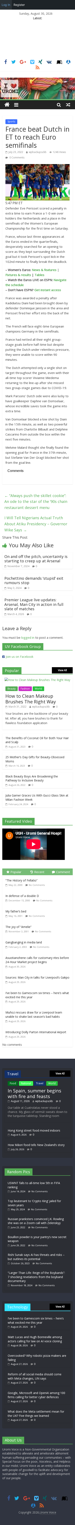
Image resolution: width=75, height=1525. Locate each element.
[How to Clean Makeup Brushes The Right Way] (37, 680)
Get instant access (47, 290)
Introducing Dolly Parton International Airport (35, 1032)
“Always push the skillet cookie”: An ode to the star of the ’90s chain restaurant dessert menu (35, 501)
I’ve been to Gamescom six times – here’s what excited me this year (36, 1320)
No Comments (37, 884)
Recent (39, 872)
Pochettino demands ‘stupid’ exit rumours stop (33, 580)
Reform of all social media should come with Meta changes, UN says (34, 1376)
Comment (63, 872)
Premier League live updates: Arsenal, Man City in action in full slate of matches (33, 604)
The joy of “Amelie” (18, 927)
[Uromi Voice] (7, 104)
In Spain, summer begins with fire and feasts (34, 1093)
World (38, 688)
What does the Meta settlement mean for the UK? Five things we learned (36, 1413)
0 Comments (16, 157)
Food (13, 1083)
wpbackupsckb (37, 152)
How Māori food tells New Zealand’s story (36, 1145)
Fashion (25, 688)
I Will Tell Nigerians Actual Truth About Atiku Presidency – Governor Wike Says (35, 523)
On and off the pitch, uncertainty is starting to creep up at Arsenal (36, 559)
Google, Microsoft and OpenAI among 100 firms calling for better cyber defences (36, 1395)
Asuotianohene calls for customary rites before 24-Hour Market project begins (37, 960)
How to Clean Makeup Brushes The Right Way (30, 698)
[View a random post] (68, 104)
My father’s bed (15, 911)
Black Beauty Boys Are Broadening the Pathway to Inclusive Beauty (31, 778)
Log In (6, 4)
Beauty (12, 688)
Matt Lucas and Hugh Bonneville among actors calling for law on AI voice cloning (35, 1339)
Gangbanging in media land (23, 942)
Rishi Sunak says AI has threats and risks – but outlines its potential (36, 1257)
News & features (44, 270)
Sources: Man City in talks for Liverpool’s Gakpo (37, 977)
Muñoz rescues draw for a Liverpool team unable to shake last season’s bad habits (33, 1014)
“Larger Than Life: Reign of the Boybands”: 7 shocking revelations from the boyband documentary (36, 1277)
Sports (11, 121)
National (26, 1083)
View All (62, 670)
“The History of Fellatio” (21, 880)
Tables (39, 275)
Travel (39, 1083)
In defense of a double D (22, 896)
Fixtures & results (18, 275)
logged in (27, 637)
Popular (15, 872)
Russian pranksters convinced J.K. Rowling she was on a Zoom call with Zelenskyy (36, 1221)
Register (19, 4)
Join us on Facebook (19, 657)
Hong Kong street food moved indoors (34, 1130)
